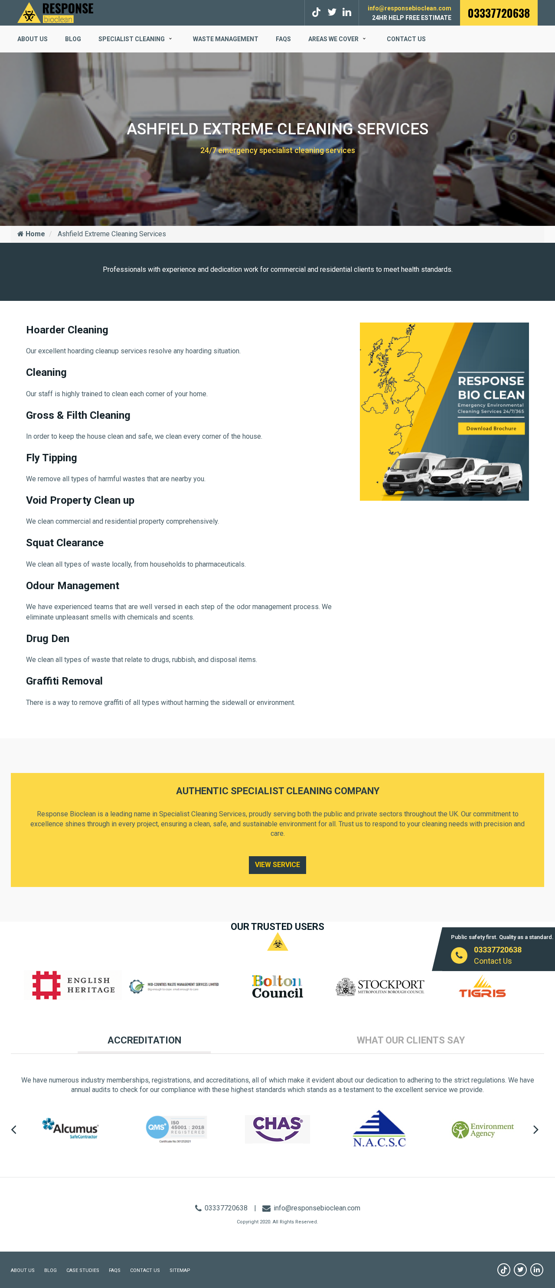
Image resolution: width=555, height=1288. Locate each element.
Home (34, 234)
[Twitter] (331, 12)
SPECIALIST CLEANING (131, 39)
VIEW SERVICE (277, 865)
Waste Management (225, 39)
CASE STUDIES (82, 1270)
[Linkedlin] (347, 12)
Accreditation (144, 1040)
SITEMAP (180, 1270)
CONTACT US (145, 1270)
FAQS (283, 39)
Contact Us (406, 39)
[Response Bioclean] (55, 12)
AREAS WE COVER (333, 39)
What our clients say (411, 1040)
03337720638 (499, 12)
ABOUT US (32, 39)
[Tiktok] (317, 12)
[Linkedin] (536, 1269)
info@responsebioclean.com (409, 8)
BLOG (73, 39)
